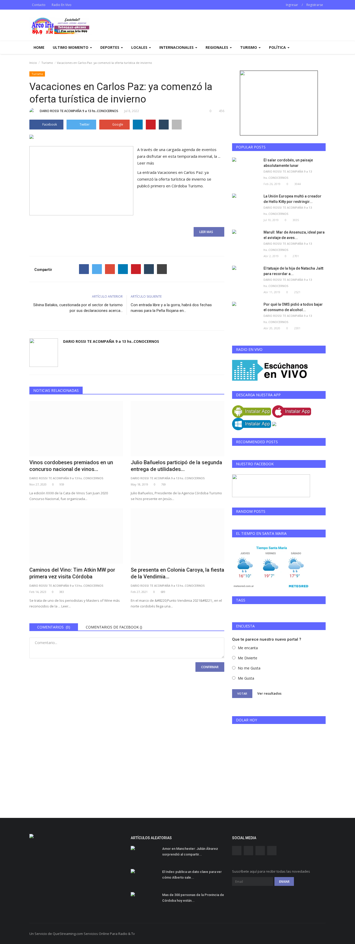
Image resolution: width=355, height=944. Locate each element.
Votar (242, 693)
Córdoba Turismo (187, 185)
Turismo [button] (249, 47)
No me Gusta (249, 668)
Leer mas (207, 232)
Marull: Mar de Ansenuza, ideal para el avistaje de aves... (294, 235)
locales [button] (139, 47)
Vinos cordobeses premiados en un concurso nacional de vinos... (71, 465)
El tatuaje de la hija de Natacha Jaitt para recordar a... (293, 271)
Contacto (38, 5)
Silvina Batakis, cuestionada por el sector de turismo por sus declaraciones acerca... (78, 308)
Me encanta (248, 647)
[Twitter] (97, 269)
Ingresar (292, 5)
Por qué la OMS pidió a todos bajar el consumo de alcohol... (293, 307)
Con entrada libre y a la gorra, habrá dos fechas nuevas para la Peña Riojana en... (171, 308)
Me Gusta (246, 678)
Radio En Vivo (61, 5)
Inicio (33, 63)
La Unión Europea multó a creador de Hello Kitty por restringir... (292, 199)
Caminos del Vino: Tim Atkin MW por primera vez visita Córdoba (72, 573)
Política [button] (278, 47)
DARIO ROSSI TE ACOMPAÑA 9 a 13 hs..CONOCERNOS (79, 111)
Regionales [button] (217, 47)
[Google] (110, 269)
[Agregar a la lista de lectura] (177, 124)
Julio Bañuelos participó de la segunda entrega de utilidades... (176, 465)
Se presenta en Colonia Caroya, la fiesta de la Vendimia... (177, 573)
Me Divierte (247, 657)
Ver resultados (269, 693)
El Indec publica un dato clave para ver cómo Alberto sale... (192, 874)
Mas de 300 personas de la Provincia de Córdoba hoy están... (193, 897)
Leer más (145, 163)
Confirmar (210, 667)
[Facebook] (84, 269)
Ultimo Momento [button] (71, 47)
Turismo (47, 63)
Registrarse (314, 5)
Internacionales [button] (177, 47)
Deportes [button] (110, 47)
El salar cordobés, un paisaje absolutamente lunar (288, 163)
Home (39, 47)
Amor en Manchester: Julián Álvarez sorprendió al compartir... (190, 851)
